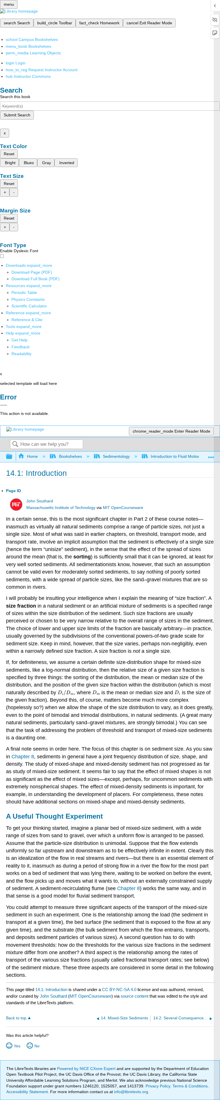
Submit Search (17, 115)
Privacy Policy (158, 1086)
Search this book (15, 96)
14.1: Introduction (51, 989)
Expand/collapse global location (211, 455)
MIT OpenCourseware (123, 508)
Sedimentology (116, 456)
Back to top (16, 1018)
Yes (17, 1046)
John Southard (39, 501)
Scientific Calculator (29, 306)
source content (134, 996)
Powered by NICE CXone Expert (87, 1068)
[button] (20, 347)
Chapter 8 (22, 756)
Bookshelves (70, 456)
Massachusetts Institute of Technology (60, 508)
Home (32, 456)
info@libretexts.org (130, 1091)
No (37, 1046)
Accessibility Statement (27, 1091)
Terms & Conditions (190, 1086)
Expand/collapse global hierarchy (12, 456)
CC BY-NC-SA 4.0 (119, 989)
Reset (9, 154)
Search (15, 444)
